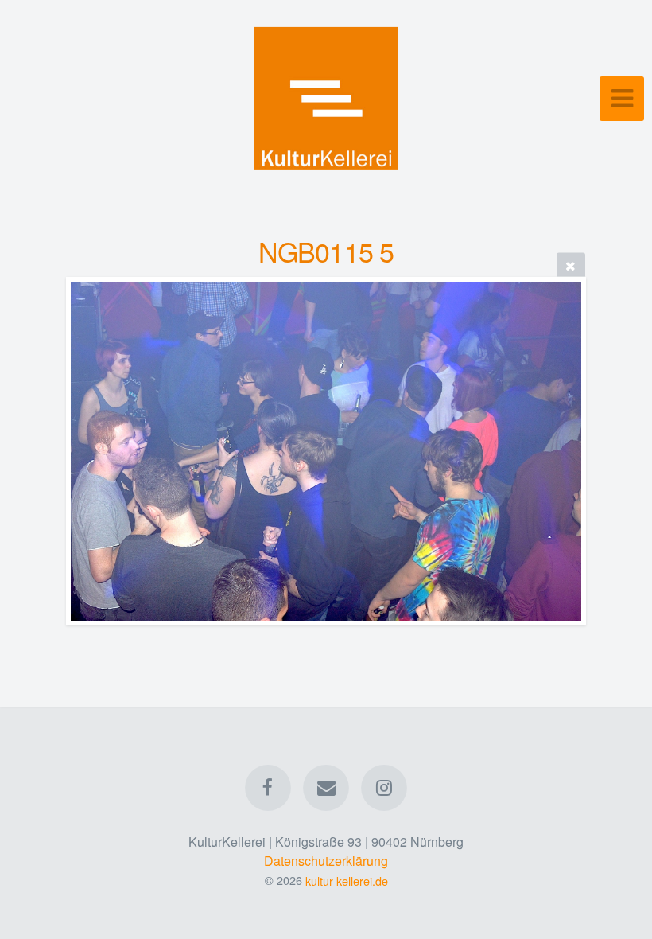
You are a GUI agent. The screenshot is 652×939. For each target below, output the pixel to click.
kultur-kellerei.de (346, 879)
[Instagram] (385, 788)
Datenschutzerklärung (326, 860)
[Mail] (326, 788)
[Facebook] (268, 788)
